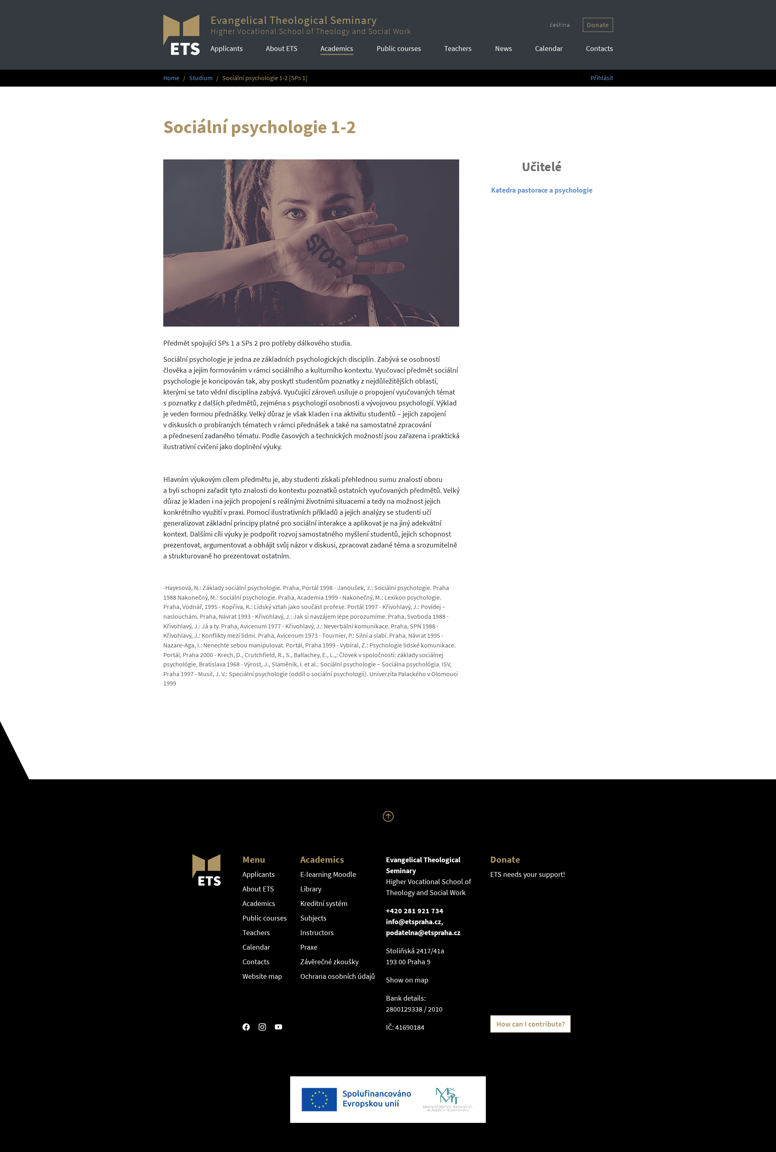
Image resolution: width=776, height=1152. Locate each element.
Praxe (308, 947)
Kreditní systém (324, 903)
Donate (598, 25)
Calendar (549, 48)
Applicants (227, 48)
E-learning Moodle (328, 874)
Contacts (599, 48)
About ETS (281, 48)
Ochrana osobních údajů (337, 976)
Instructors (317, 932)
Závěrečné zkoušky (329, 961)
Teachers (458, 48)
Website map (262, 976)
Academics (337, 48)
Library (310, 888)
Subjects (313, 918)
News (503, 48)
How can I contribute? (530, 1024)
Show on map (407, 979)
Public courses (399, 48)
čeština (560, 24)
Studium (201, 78)
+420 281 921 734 (414, 910)
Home (171, 78)
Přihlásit (601, 78)
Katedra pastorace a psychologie (542, 190)
